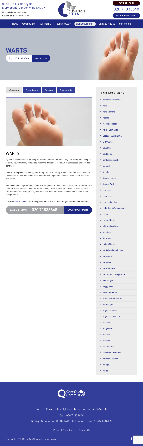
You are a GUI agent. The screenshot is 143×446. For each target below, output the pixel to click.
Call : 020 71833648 (71, 415)
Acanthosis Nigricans (112, 99)
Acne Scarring (109, 112)
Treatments (45, 24)
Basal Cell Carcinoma (112, 136)
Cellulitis (107, 148)
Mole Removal (109, 268)
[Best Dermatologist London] (71, 8)
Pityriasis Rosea (110, 310)
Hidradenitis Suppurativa (114, 208)
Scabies (106, 340)
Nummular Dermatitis (112, 298)
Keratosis (107, 238)
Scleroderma (108, 346)
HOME (15, 24)
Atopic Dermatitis (110, 130)
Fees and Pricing (106, 24)
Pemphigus (108, 304)
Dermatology (64, 24)
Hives (105, 214)
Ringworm (107, 328)
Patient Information (63, 430)
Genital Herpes (109, 178)
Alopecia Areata (110, 124)
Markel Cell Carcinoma (113, 250)
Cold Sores (107, 154)
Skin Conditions (84, 24)
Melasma (107, 262)
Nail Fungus (108, 280)
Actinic (106, 118)
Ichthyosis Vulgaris (111, 226)
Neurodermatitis (110, 292)
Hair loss (107, 190)
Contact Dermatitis (111, 160)
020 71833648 (126, 9)
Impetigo (107, 232)
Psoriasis (107, 322)
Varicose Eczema (110, 358)
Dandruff (106, 166)
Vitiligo (106, 364)
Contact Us (125, 24)
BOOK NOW (40, 58)
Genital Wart (108, 184)
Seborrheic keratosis (112, 352)
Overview (14, 90)
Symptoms (32, 90)
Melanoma (107, 256)
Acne (105, 105)
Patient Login (126, 3)
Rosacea (106, 334)
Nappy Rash (108, 286)
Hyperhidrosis (109, 220)
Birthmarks (108, 142)
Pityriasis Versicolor (111, 316)
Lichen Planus (109, 244)
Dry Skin (106, 172)
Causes (49, 90)
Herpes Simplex (110, 202)
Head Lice (107, 196)
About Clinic (28, 24)
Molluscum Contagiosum (114, 274)
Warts (105, 371)
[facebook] (131, 439)
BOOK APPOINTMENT (126, 15)
